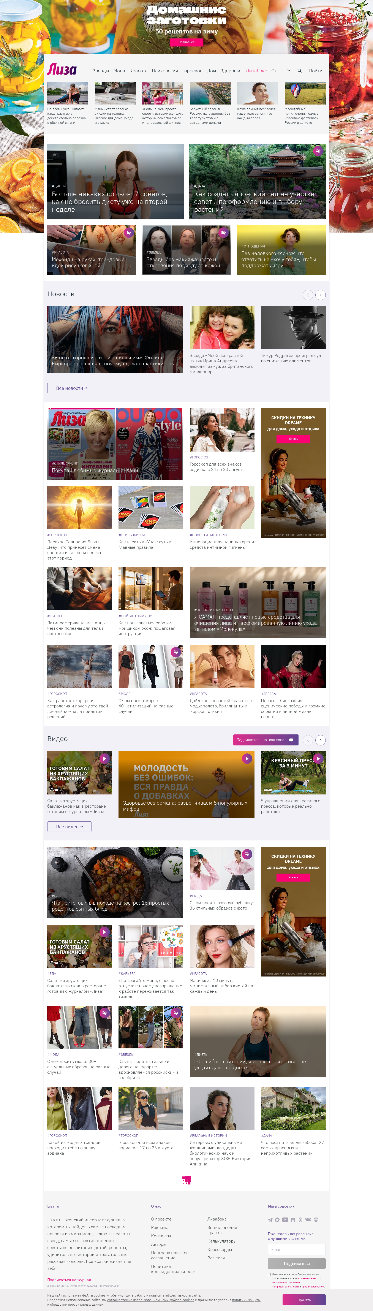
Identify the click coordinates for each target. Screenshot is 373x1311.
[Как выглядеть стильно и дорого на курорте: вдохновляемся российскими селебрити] (151, 1027)
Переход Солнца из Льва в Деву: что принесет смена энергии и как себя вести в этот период (74, 550)
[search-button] (300, 70)
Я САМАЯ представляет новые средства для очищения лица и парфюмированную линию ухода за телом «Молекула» (255, 622)
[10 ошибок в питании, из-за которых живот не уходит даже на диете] (258, 1041)
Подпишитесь (261, 739)
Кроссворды (219, 1249)
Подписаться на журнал (69, 1279)
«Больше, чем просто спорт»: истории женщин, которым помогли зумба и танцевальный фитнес (162, 116)
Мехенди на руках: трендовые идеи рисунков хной (88, 262)
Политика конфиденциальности (173, 1268)
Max (277, 1219)
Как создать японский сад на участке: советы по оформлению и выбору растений (255, 201)
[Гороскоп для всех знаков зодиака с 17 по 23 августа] (151, 1108)
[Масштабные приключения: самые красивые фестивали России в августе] (305, 93)
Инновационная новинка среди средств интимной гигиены (222, 544)
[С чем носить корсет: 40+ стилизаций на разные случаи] (151, 666)
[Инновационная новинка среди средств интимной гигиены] (222, 507)
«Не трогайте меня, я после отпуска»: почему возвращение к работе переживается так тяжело (150, 988)
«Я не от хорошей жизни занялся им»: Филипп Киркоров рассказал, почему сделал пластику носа (114, 360)
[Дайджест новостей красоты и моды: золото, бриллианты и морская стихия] (222, 666)
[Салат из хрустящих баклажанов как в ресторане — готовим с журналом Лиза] (79, 772)
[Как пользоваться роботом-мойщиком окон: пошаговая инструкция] (151, 588)
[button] (320, 295)
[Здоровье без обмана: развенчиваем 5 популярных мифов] (186, 784)
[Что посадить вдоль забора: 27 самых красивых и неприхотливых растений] (293, 1108)
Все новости (69, 388)
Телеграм (270, 1219)
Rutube (293, 1219)
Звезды (101, 70)
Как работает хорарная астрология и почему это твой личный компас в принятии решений (77, 709)
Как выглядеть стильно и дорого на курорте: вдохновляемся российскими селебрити (148, 1069)
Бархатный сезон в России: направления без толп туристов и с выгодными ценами (210, 116)
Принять (304, 1300)
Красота (139, 70)
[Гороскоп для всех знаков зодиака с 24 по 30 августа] (222, 430)
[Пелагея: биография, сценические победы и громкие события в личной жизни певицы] (293, 666)
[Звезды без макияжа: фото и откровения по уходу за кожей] (186, 250)
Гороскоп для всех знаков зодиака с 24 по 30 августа (217, 466)
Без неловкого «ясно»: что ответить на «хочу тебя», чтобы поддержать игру (278, 259)
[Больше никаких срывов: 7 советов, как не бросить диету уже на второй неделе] (115, 181)
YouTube (285, 1220)
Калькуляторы (221, 1241)
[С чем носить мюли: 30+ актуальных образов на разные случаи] (79, 1027)
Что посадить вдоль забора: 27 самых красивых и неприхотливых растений (292, 1147)
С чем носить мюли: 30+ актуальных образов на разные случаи (79, 1066)
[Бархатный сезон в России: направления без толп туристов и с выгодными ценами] (210, 93)
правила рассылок (313, 1286)
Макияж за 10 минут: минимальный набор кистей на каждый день (221, 985)
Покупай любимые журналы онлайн (95, 470)
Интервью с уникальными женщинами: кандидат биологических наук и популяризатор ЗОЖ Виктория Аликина (220, 1153)
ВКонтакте (308, 1219)
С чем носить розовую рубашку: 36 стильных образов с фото (222, 905)
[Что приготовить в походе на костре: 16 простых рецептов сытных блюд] (115, 882)
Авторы (158, 1244)
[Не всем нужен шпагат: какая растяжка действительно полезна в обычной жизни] (67, 93)
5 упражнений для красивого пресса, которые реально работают (290, 806)
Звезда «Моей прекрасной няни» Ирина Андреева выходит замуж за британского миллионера (221, 363)
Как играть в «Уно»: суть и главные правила (145, 544)
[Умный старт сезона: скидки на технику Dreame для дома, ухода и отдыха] (115, 93)
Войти (315, 70)
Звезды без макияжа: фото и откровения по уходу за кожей (183, 262)
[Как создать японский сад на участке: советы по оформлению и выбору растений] (257, 181)
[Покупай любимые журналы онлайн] (115, 444)
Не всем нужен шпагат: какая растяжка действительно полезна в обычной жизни (66, 116)
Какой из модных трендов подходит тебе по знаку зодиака (73, 1147)
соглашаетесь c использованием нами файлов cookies (150, 1300)
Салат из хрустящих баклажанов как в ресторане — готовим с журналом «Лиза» (79, 806)
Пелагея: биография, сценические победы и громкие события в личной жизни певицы (293, 709)
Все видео (67, 826)
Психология (165, 70)
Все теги (216, 1258)
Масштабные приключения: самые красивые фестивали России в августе (302, 116)
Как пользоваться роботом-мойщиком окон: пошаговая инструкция (147, 628)
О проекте (161, 1219)
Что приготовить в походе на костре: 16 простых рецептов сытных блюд (110, 905)
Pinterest (316, 1219)
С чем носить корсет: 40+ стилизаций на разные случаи (146, 706)
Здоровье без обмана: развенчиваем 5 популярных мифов (185, 805)
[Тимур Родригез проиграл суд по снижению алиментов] (293, 327)
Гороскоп (192, 70)
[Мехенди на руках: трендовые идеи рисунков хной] (91, 250)
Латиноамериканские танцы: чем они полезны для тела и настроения (77, 628)
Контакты (161, 1236)
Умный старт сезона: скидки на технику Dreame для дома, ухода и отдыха (114, 116)
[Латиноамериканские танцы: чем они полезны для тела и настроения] (79, 588)
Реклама (160, 1227)
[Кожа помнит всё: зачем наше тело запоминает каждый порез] (257, 93)
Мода (119, 70)
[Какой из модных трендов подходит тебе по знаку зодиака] (79, 1108)
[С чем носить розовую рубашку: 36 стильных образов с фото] (222, 868)
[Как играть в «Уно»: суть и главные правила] (151, 507)
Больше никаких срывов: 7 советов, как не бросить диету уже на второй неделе (110, 201)
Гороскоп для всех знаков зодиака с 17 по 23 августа (146, 1145)
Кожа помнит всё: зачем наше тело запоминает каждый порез (256, 113)
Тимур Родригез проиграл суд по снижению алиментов (291, 358)
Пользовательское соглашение (170, 1255)
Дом (211, 70)
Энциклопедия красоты (222, 1229)
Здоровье (231, 70)
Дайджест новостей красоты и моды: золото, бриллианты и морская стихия (221, 706)
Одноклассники (300, 1220)
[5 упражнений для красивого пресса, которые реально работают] (293, 772)
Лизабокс (256, 70)
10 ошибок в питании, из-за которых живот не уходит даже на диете (250, 1064)
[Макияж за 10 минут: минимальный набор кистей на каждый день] (222, 946)
